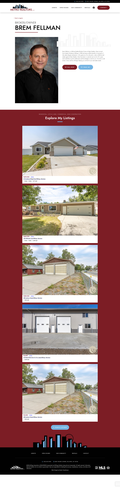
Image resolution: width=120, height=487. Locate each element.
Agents (54, 7)
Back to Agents (19, 18)
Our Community (76, 7)
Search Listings (61, 427)
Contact (103, 7)
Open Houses (64, 7)
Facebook (94, 8)
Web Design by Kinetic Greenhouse (60, 470)
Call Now (70, 67)
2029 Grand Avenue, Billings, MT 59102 (98, 1)
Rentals (87, 7)
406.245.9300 (80, 1)
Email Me (86, 67)
